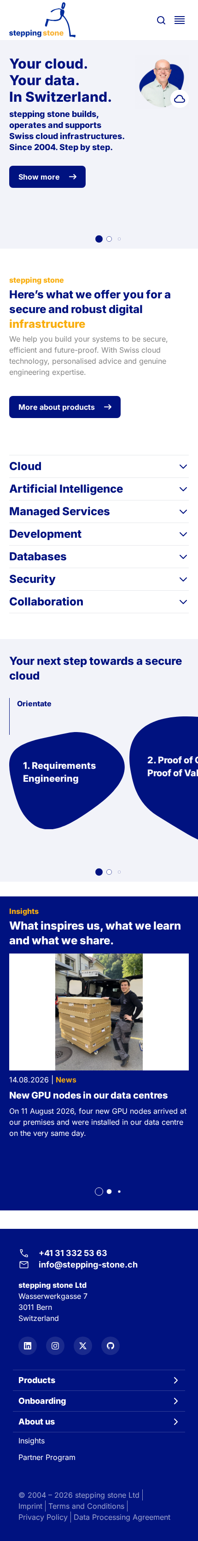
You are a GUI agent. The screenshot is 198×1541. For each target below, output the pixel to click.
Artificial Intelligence (66, 488)
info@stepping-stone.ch (88, 1264)
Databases (38, 556)
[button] (99, 239)
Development (45, 534)
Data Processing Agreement (122, 1517)
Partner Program (47, 1457)
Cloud (25, 466)
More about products (56, 407)
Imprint (30, 1506)
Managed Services (59, 511)
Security (32, 579)
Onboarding (42, 1401)
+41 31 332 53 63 (73, 1253)
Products (36, 1380)
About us (36, 1421)
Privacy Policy (43, 1517)
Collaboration (46, 601)
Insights (31, 1440)
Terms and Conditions (86, 1506)
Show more (39, 176)
